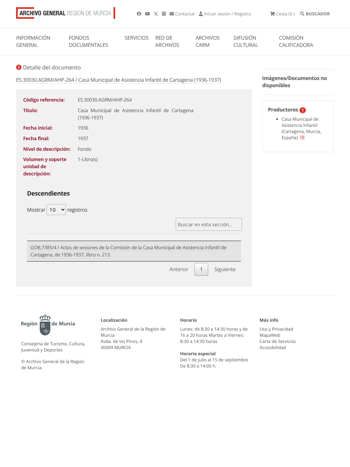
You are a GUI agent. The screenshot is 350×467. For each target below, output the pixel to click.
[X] (156, 14)
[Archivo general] (65, 12)
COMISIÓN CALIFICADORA (296, 42)
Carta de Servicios (278, 341)
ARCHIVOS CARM (207, 42)
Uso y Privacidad (276, 329)
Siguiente (224, 269)
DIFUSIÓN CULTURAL (245, 42)
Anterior (179, 269)
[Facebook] (139, 14)
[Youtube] (148, 14)
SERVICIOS (137, 38)
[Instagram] (164, 14)
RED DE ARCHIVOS (167, 42)
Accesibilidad (273, 347)
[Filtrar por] (302, 137)
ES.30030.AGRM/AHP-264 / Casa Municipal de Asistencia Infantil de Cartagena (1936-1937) (118, 80)
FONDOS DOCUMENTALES (88, 42)
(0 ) (285, 14)
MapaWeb (270, 335)
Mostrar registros (57, 209)
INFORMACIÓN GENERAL (33, 42)
